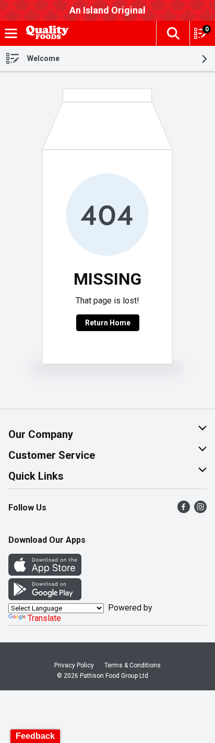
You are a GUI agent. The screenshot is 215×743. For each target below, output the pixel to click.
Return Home (107, 323)
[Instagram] (200, 510)
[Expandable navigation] (11, 33)
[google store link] (44, 597)
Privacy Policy (74, 665)
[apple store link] (44, 573)
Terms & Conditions (132, 665)
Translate (44, 618)
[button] (172, 33)
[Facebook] (183, 510)
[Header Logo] (45, 34)
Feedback (35, 736)
